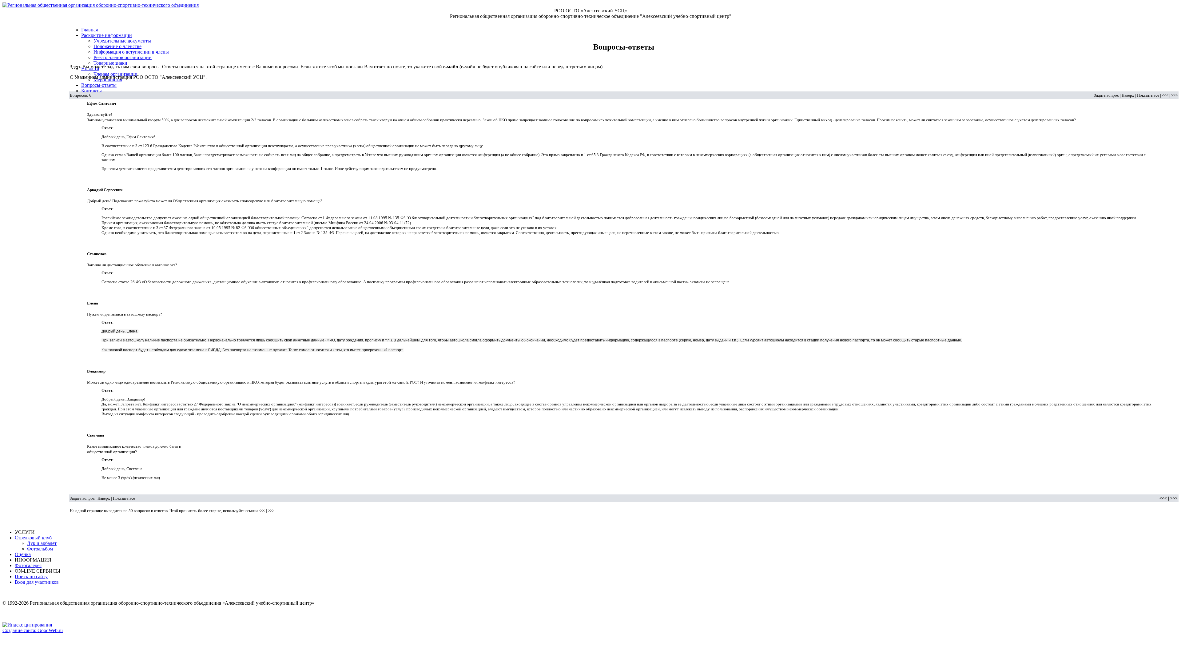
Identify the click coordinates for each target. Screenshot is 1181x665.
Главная (89, 29)
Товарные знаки (110, 63)
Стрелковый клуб (33, 537)
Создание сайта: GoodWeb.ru (32, 630)
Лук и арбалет (42, 543)
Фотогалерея (28, 565)
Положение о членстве (117, 46)
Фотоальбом (40, 548)
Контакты (91, 90)
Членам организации (115, 74)
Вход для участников (37, 582)
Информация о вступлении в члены (131, 51)
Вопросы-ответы (99, 85)
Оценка (23, 554)
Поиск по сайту (31, 576)
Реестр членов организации (122, 57)
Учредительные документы (122, 40)
